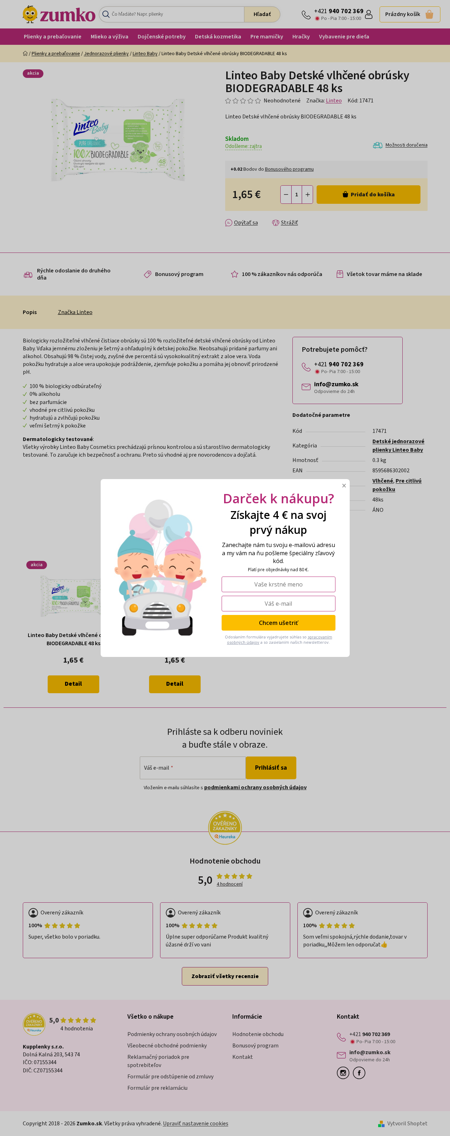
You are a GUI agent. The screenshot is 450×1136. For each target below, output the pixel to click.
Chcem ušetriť (278, 623)
